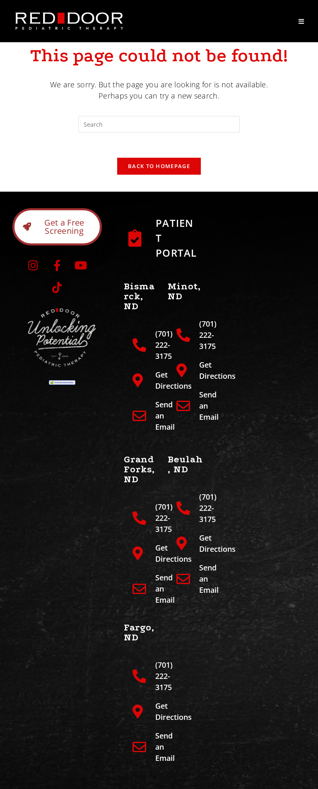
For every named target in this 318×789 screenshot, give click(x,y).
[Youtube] (81, 265)
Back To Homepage (159, 166)
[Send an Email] (141, 416)
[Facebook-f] (57, 265)
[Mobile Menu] (301, 21)
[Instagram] (33, 265)
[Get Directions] (141, 380)
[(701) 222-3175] (141, 345)
